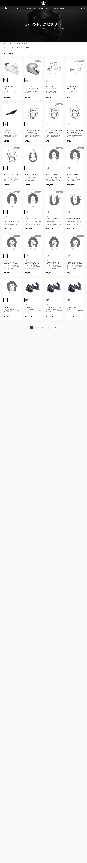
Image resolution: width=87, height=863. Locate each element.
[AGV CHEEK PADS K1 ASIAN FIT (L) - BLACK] (5, 256)
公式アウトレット (63, 8)
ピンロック (19, 47)
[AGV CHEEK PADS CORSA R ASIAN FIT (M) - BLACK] (69, 168)
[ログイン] (81, 8)
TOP (4, 43)
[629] (26, 300)
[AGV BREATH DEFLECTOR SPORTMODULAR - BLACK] (69, 80)
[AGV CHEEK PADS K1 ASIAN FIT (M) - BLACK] (26, 256)
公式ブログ (56, 8)
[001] (5, 124)
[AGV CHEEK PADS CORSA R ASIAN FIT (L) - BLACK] (48, 168)
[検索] (77, 8)
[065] (5, 80)
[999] (48, 80)
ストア (46, 8)
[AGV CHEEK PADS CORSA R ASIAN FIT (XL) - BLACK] (26, 212)
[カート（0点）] (84, 8)
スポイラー (28, 47)
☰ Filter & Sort (8, 53)
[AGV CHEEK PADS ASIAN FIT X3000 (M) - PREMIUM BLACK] (48, 124)
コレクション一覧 (8, 47)
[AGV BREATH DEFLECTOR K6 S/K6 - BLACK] (26, 80)
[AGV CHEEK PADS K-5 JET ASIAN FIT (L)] (48, 212)
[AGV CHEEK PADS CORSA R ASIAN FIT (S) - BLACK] (5, 212)
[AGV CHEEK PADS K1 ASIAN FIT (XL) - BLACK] (69, 256)
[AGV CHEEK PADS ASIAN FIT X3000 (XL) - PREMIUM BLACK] (5, 168)
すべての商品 (40, 8)
